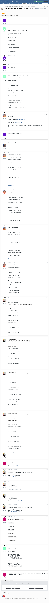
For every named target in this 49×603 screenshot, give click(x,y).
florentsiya (4, 297)
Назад (3, 15)
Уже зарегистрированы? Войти (38, 1)
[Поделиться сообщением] (47, 17)
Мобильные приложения (31, 3)
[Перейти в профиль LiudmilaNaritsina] (4, 548)
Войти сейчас (35, 588)
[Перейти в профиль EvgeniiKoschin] (4, 20)
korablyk (4, 73)
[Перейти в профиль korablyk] (4, 76)
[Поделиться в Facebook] (2, 596)
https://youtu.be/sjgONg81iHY (18, 122)
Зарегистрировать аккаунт (13, 588)
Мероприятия (19, 3)
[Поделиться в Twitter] (1, 596)
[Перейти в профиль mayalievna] (4, 58)
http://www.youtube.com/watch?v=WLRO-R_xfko (16, 511)
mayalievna (4, 55)
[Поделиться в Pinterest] (4, 596)
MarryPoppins (4, 460)
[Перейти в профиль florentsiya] (4, 300)
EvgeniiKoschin (4, 17)
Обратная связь (24, 600)
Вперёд (11, 15)
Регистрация (46, 1)
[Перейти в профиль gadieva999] (4, 519)
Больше (38, 3)
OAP (4, 112)
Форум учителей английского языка (9, 1)
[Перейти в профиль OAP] (4, 115)
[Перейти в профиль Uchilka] (4, 145)
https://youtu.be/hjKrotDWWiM (14, 465)
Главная (3, 3)
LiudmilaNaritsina (4, 545)
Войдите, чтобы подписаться (39, 8)
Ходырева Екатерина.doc (11, 185)
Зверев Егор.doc (10, 258)
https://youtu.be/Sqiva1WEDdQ (21, 119)
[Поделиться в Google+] (3, 596)
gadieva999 (4, 516)
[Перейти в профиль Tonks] (2, 9)
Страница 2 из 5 (15, 15)
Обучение (13, 3)
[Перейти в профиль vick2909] (4, 29)
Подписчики (44, 8)
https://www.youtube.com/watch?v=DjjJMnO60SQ (16, 500)
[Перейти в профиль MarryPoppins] (4, 463)
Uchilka (4, 141)
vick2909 (4, 26)
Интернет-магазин (8, 3)
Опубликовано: (11, 17)
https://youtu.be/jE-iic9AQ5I (13, 476)
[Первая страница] (1, 15)
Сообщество (24, 3)
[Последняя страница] (12, 15)
